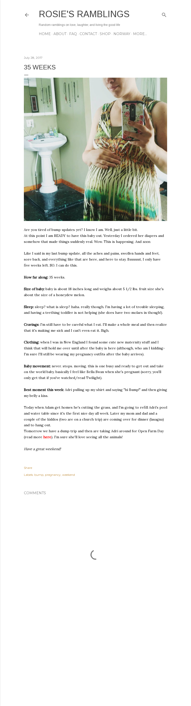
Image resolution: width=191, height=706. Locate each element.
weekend (68, 475)
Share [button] (28, 468)
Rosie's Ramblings (84, 14)
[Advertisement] (95, 659)
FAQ (73, 34)
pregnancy (53, 475)
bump (39, 475)
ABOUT (59, 34)
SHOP (105, 34)
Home (45, 34)
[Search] (164, 14)
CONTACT (88, 34)
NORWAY (121, 34)
